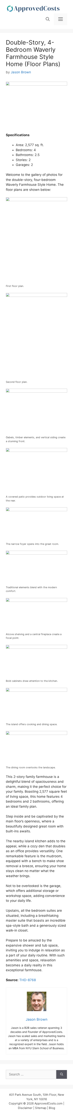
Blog (52, 1108)
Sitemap (40, 1108)
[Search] (61, 1074)
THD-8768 (27, 980)
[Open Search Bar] (47, 19)
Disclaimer (25, 1108)
